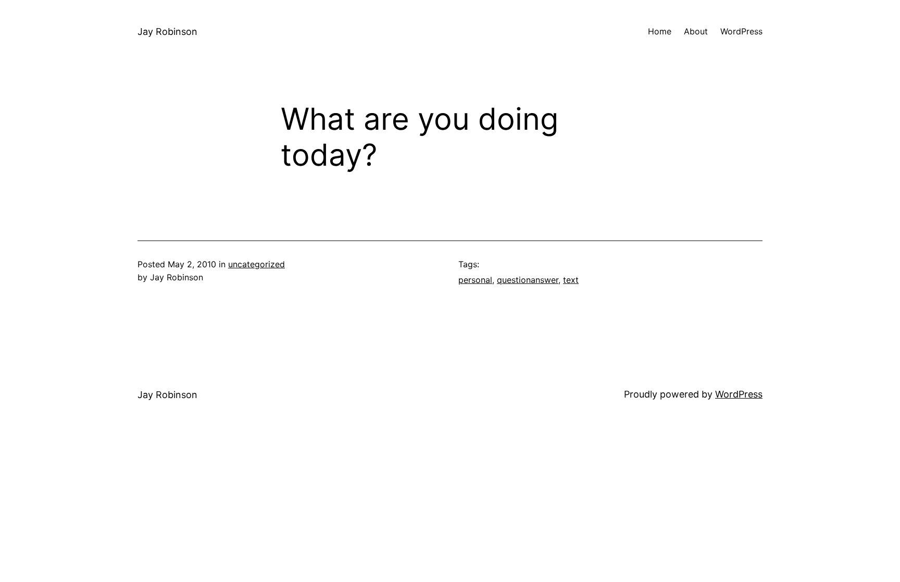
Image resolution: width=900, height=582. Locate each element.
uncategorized (256, 264)
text (571, 280)
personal (475, 280)
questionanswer (527, 280)
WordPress (738, 394)
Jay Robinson (167, 31)
